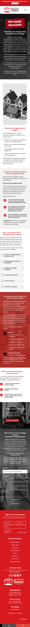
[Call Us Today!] (9, 625)
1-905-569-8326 (17, 601)
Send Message (15, 503)
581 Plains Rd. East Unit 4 (15, 593)
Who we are (15, 559)
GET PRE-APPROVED (12, 420)
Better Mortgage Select (15, 592)
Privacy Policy (11, 613)
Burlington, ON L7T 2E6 (15, 595)
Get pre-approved (15, 550)
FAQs (15, 553)
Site (21, 619)
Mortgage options (15, 542)
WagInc (25, 619)
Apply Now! (15, 3)
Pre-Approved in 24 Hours (17, 1)
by (22, 619)
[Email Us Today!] (23, 625)
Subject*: (5, 468)
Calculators (15, 556)
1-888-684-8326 (18, 603)
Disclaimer (19, 613)
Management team (15, 561)
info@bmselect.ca (15, 609)
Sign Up (7, 531)
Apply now (15, 547)
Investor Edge (15, 545)
